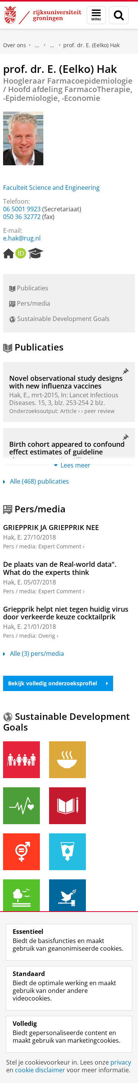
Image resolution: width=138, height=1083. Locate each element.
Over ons (14, 45)
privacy (120, 1062)
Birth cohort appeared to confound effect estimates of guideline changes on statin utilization (67, 452)
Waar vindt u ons (52, 45)
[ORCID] (20, 253)
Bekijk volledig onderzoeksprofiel (52, 683)
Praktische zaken (37, 45)
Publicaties (31, 288)
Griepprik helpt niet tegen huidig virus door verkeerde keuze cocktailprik (65, 613)
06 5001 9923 (22, 209)
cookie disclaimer (40, 1070)
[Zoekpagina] (119, 15)
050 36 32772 (22, 217)
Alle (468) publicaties (39, 481)
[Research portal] (36, 253)
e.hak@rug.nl (22, 238)
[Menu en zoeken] (96, 15)
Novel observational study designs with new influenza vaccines (66, 382)
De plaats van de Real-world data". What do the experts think (60, 568)
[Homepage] (8, 253)
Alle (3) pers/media (37, 653)
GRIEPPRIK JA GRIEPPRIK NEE (51, 527)
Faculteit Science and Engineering (51, 187)
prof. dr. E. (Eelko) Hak (91, 45)
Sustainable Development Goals (63, 318)
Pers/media (32, 303)
